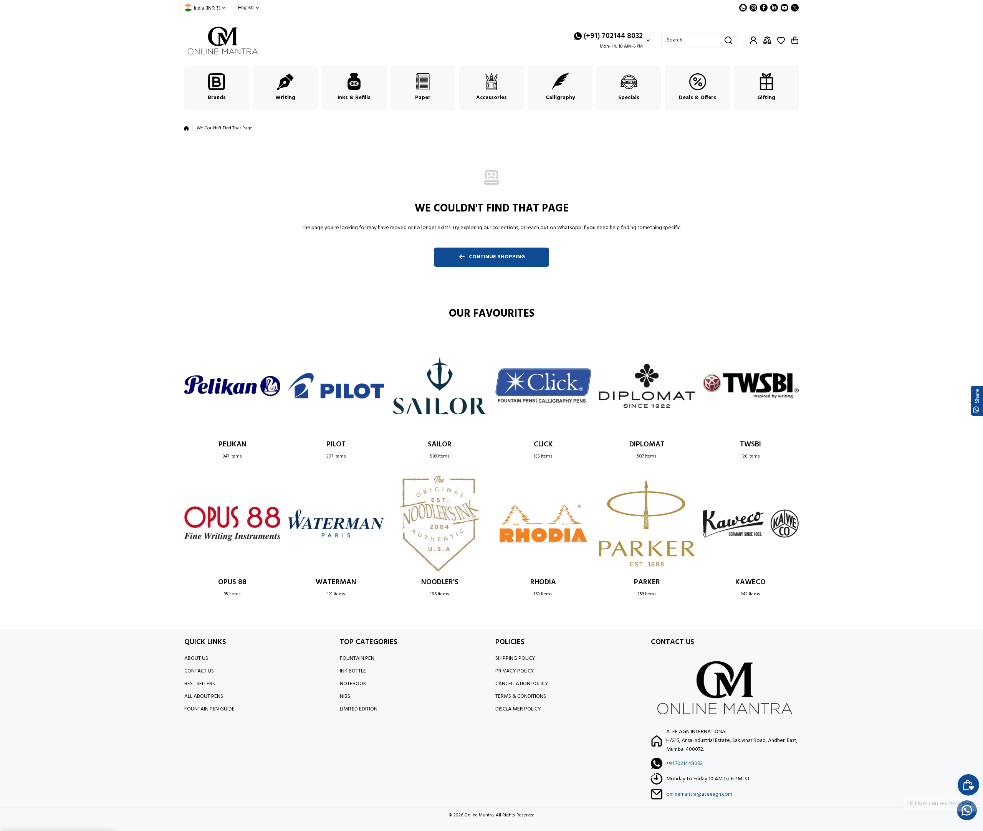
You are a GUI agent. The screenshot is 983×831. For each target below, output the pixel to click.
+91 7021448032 (684, 763)
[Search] (728, 40)
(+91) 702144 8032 (613, 36)
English (246, 7)
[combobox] (699, 40)
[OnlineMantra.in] (222, 40)
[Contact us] (967, 810)
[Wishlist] (781, 40)
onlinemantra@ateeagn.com (699, 794)
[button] (795, 40)
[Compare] (767, 40)
